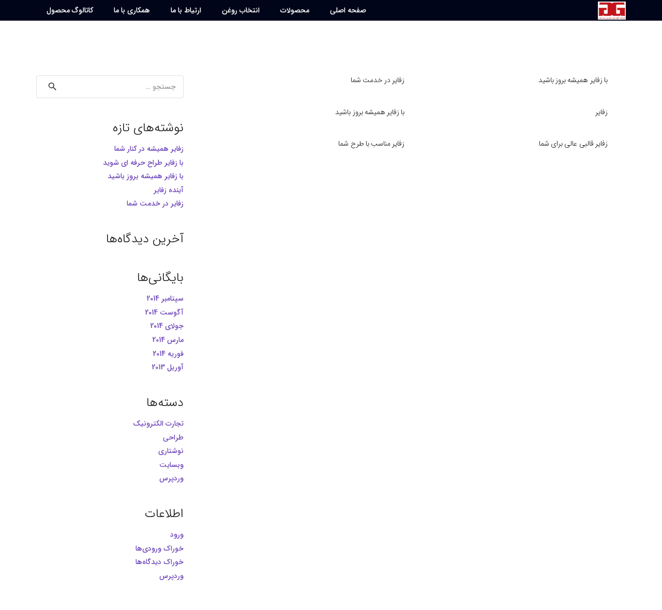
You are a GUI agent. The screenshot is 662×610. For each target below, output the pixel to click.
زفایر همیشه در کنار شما (149, 148)
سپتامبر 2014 (165, 298)
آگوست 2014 (164, 312)
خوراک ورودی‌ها (160, 548)
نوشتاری (171, 451)
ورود (177, 534)
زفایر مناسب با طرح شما (371, 143)
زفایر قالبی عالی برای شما (573, 143)
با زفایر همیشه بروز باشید (573, 80)
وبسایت (171, 465)
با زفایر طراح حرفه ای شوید (143, 162)
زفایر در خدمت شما (378, 80)
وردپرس (171, 478)
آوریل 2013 (168, 367)
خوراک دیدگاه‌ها (160, 562)
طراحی (173, 437)
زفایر (601, 112)
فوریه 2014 (168, 353)
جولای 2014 (167, 326)
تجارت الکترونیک (158, 423)
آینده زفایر (169, 190)
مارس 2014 (168, 340)
